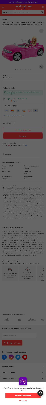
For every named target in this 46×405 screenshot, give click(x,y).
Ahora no (23, 401)
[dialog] (23, 390)
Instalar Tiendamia (23, 395)
